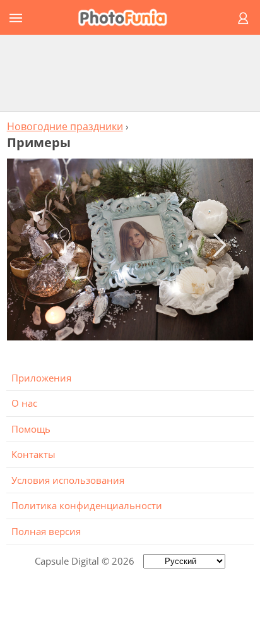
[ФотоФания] (128, 17)
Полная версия (46, 531)
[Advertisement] (130, 72)
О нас (24, 403)
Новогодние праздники (65, 126)
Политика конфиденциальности (86, 505)
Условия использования (67, 480)
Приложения (41, 377)
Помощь (30, 429)
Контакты (33, 454)
